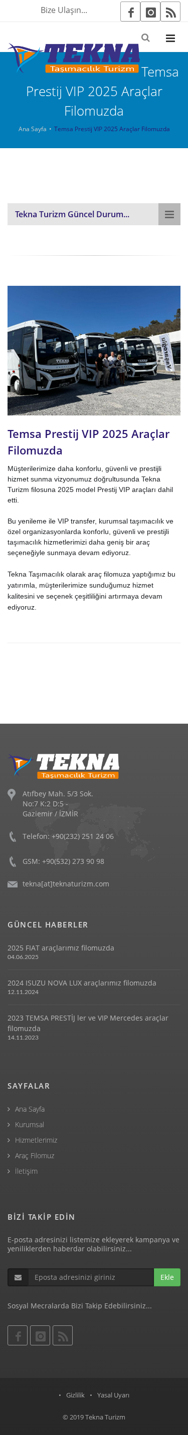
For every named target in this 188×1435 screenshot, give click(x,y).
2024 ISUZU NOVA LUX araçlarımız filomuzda (82, 983)
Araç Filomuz (34, 1155)
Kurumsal (29, 1124)
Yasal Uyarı (113, 1394)
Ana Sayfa (33, 129)
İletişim (26, 1171)
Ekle (167, 1277)
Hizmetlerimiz (36, 1140)
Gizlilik (75, 1394)
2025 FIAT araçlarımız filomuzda (61, 947)
